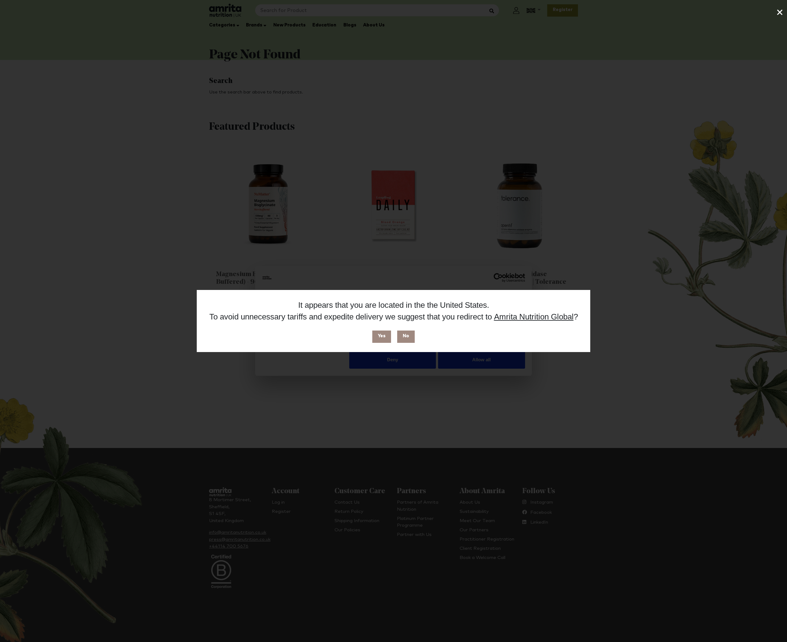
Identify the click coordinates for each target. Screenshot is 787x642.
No (406, 336)
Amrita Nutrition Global (534, 316)
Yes (382, 336)
